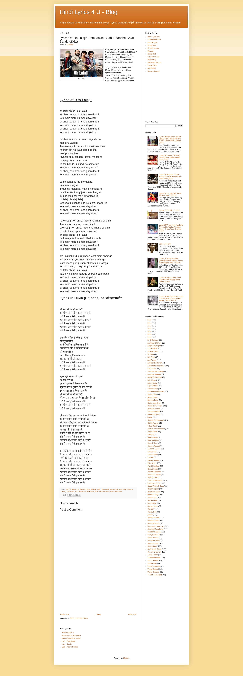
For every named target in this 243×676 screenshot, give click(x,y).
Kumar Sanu (152, 65)
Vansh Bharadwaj (116, 491)
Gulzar (150, 417)
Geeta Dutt (152, 54)
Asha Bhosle (152, 43)
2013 (149, 329)
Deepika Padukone (155, 406)
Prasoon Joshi (153, 478)
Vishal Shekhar (153, 572)
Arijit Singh (152, 68)
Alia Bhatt (151, 357)
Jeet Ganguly (153, 437)
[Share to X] (74, 495)
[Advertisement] (98, 592)
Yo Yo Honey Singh (155, 575)
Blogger (126, 658)
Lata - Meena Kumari (70, 647)
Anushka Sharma (154, 374)
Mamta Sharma (153, 460)
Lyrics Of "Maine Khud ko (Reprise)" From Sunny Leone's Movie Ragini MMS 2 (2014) (171, 261)
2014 (149, 331)
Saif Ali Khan (152, 500)
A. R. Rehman (153, 340)
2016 (149, 337)
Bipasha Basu (153, 400)
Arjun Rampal (153, 386)
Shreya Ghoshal (154, 71)
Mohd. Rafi (152, 45)
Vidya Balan (152, 563)
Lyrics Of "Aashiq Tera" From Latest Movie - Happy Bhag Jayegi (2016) (170, 280)
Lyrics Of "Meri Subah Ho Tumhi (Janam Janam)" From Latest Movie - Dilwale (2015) (171, 299)
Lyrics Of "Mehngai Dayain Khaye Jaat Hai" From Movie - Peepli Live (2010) (170, 177)
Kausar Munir (153, 455)
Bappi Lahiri (152, 395)
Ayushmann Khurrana (156, 392)
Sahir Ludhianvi (165, 244)
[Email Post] (64, 495)
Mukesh (151, 51)
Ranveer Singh (153, 495)
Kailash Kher (152, 443)
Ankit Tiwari (152, 369)
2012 (149, 326)
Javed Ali (151, 435)
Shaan (150, 515)
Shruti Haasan (153, 538)
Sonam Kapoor (153, 543)
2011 (67, 489)
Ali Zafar (151, 354)
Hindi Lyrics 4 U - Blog (88, 12)
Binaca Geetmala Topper (71, 638)
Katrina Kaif (152, 452)
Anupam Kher (74, 489)
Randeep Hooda (154, 492)
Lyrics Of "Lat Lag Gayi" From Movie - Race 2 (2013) (170, 194)
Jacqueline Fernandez (156, 429)
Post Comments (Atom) (79, 618)
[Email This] (68, 495)
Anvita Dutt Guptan (155, 377)
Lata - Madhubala (68, 641)
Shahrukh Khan (153, 523)
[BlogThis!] (71, 495)
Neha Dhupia (153, 469)
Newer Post (64, 614)
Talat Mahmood (153, 57)
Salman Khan (153, 506)
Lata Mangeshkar (154, 40)
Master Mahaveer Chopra (119, 489)
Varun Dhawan (153, 561)
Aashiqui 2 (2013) (154, 343)
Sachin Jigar (152, 498)
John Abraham (153, 440)
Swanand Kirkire (154, 558)
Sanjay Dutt (152, 512)
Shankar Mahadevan (156, 529)
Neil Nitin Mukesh (154, 472)
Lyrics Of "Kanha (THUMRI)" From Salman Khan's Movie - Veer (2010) (170, 158)
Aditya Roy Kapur (154, 346)
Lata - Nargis (67, 644)
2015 (149, 334)
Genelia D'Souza (154, 414)
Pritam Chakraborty (155, 480)
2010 (149, 320)
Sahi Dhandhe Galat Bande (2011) (86, 491)
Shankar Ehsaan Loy (156, 526)
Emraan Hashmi (154, 412)
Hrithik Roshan (153, 423)
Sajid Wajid (152, 503)
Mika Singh (152, 463)
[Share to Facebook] (76, 495)
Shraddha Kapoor (154, 532)
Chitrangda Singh (154, 403)
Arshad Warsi (153, 389)
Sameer (151, 509)
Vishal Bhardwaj (154, 566)
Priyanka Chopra (154, 483)
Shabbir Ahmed (153, 518)
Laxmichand (105, 489)
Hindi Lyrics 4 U (154, 37)
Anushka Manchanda (156, 371)
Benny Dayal (152, 397)
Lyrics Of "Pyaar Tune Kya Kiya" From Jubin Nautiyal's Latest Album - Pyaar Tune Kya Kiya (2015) (171, 228)
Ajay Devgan (152, 349)
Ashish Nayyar (85, 489)
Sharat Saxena (104, 491)
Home (98, 614)
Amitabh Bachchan (155, 363)
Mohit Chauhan (153, 466)
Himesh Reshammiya (156, 420)
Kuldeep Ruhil (95, 489)
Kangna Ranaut (154, 446)
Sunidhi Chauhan (154, 552)
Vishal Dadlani (153, 569)
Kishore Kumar (153, 48)
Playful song (70, 491)
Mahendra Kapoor (154, 62)
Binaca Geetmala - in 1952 (169, 210)
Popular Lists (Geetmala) (71, 636)
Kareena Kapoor (154, 449)
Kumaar (151, 457)
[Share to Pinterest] (79, 495)
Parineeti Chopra (154, 475)
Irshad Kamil (152, 426)
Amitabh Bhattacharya (156, 366)
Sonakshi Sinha (154, 540)
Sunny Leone (153, 555)
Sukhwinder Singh (155, 549)
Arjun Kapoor (153, 383)
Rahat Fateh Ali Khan (156, 486)
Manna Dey (152, 60)
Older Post (132, 614)
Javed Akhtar (152, 432)
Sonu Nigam (152, 546)
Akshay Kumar (153, 352)
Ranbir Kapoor (153, 489)
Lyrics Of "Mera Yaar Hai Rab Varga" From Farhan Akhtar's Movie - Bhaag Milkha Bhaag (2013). (170, 140)
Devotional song (154, 409)
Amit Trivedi (152, 360)
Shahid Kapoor (153, 521)
